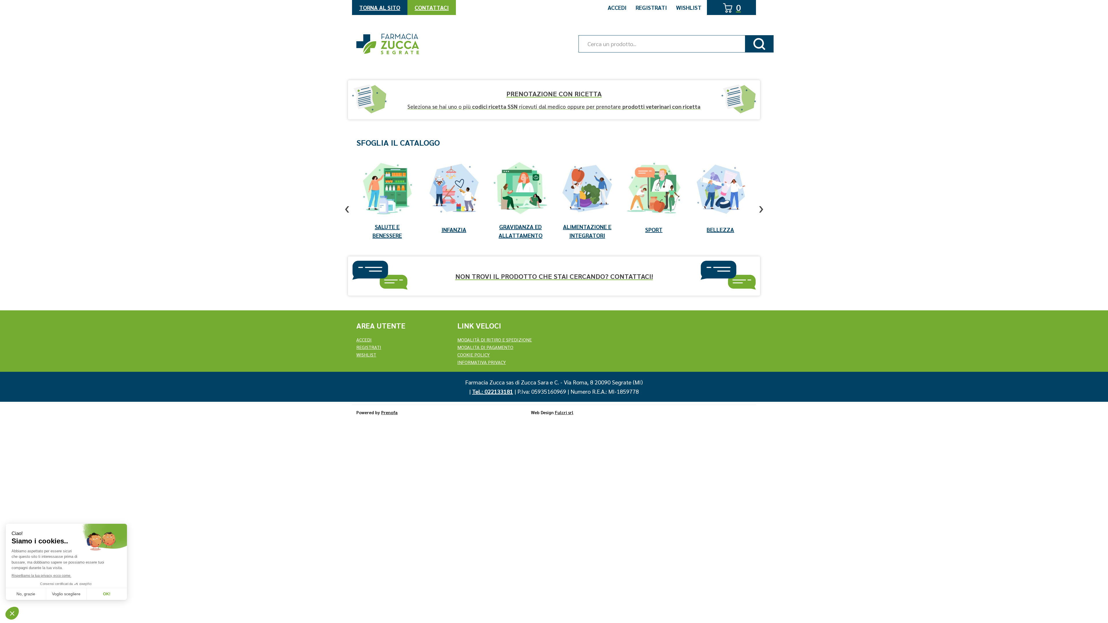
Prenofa (389, 412)
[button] (347, 204)
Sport (653, 229)
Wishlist (688, 7)
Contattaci (432, 7)
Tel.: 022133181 (492, 391)
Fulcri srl (564, 412)
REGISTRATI (368, 347)
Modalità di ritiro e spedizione (494, 340)
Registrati (651, 7)
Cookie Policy (473, 355)
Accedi (617, 7)
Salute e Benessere (387, 231)
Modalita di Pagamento (485, 347)
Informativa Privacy (481, 362)
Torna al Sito (379, 7)
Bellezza (720, 229)
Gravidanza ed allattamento (520, 231)
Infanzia (453, 229)
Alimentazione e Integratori (587, 231)
